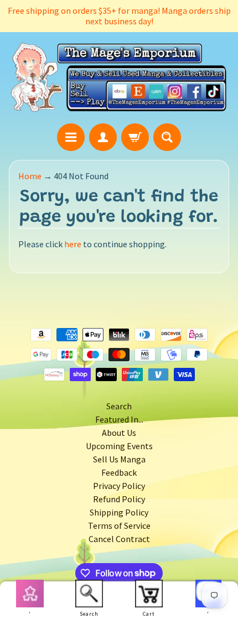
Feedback (119, 472)
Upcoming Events (119, 445)
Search (119, 406)
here (72, 243)
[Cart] (135, 137)
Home (30, 175)
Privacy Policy (119, 485)
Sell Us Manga (119, 459)
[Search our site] (167, 137)
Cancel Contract (119, 538)
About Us (119, 432)
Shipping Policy (119, 512)
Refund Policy (119, 498)
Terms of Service (119, 525)
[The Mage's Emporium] (119, 77)
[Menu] (71, 137)
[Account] (103, 137)
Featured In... (119, 419)
